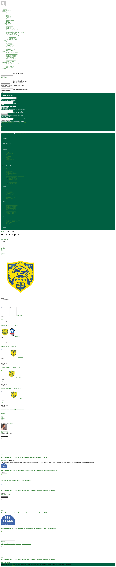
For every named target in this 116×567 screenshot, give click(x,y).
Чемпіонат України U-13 (11, 55)
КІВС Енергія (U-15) (13, 421)
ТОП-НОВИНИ (7, 10)
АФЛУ (7, 21)
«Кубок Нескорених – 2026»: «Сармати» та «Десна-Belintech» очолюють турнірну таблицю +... (28, 490)
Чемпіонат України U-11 (11, 56)
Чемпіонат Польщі (13, 38)
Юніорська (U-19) (10, 45)
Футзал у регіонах (10, 20)
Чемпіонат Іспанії (13, 34)
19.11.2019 (18, 377)
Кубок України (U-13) (11, 60)
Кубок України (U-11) (11, 61)
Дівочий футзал (9, 67)
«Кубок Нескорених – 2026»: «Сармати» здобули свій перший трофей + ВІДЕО (24, 457)
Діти (4, 51)
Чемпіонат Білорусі (13, 39)
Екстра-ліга (8, 12)
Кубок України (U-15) (11, 58)
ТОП (2, 454)
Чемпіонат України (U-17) (12, 52)
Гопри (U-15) (11, 423)
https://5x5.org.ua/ (4, 432)
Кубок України (9, 14)
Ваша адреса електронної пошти (20, 81)
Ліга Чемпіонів (9, 26)
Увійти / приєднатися (8, 95)
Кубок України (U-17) (11, 57)
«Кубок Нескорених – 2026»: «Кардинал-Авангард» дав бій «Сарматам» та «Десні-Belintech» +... (29, 470)
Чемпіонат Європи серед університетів (15, 32)
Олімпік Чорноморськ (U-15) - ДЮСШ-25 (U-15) (12, 409)
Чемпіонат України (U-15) (12, 54)
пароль (14, 74)
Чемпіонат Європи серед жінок (13, 31)
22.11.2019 (19, 315)
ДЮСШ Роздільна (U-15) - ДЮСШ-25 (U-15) (11, 388)
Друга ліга (8, 16)
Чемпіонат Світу (9, 27)
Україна (5, 11)
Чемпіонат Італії (12, 37)
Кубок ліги (8, 17)
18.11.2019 (20, 398)
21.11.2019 (17, 336)
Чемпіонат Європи (10, 28)
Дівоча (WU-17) (9, 50)
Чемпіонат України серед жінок (13, 63)
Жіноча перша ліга (10, 66)
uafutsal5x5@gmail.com (14, 565)
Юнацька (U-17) (9, 46)
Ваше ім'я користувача (18, 73)
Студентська (9, 43)
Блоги (4, 68)
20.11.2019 (20, 357)
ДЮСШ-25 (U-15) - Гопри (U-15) (8, 346)
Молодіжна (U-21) (10, 44)
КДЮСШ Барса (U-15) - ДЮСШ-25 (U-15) (11, 367)
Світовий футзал (7, 23)
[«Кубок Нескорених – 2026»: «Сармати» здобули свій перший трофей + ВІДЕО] (11, 453)
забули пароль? (4, 77)
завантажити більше (5, 494)
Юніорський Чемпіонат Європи (13, 29)
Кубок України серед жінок (12, 65)
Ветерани (8, 22)
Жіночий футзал (7, 62)
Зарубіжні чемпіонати (11, 33)
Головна (5, 9)
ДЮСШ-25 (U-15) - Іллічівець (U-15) (9, 325)
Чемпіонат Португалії (14, 35)
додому (2, 231)
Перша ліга (8, 15)
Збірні (4, 40)
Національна (9, 41)
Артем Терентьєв (4, 239)
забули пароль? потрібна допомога (8, 106)
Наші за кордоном (10, 24)
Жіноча (7, 48)
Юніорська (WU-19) (10, 49)
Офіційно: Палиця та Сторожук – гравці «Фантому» (16, 480)
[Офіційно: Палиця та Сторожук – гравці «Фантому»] (4, 477)
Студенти (8, 18)
